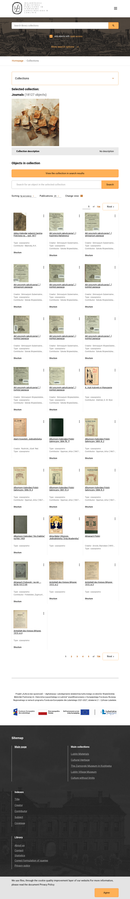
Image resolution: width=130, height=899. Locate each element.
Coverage (20, 823)
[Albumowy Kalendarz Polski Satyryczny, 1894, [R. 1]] (58, 427)
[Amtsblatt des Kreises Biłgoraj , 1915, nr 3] (94, 571)
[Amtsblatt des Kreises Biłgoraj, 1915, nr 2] (58, 571)
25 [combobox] (55, 196)
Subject (19, 817)
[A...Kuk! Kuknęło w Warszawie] (94, 376)
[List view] (81, 196)
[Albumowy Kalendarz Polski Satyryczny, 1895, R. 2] (94, 427)
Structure (17, 253)
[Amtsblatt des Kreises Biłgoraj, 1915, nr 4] (22, 619)
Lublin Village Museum (84, 771)
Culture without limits (83, 777)
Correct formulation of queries (31, 860)
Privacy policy (22, 865)
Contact (19, 850)
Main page (21, 746)
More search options (62, 46)
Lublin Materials (80, 753)
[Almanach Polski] (94, 525)
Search (110, 184)
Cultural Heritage (80, 759)
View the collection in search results (65, 173)
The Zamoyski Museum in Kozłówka (91, 765)
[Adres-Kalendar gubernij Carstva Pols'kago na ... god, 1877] (22, 222)
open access (76, 36)
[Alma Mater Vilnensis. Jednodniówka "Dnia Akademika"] (58, 525)
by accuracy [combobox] (25, 196)
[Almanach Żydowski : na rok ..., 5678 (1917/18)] (22, 571)
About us (20, 845)
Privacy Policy (47, 884)
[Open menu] (116, 8)
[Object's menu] (44, 216)
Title (17, 799)
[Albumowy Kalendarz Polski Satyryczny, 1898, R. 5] (94, 476)
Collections (22, 78)
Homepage (17, 60)
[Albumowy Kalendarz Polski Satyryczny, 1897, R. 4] (58, 476)
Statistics (20, 855)
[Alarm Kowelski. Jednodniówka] (22, 427)
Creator (19, 805)
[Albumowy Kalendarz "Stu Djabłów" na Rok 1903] (22, 525)
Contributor (21, 811)
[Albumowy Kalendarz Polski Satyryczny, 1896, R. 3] (22, 476)
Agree (107, 892)
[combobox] (60, 25)
